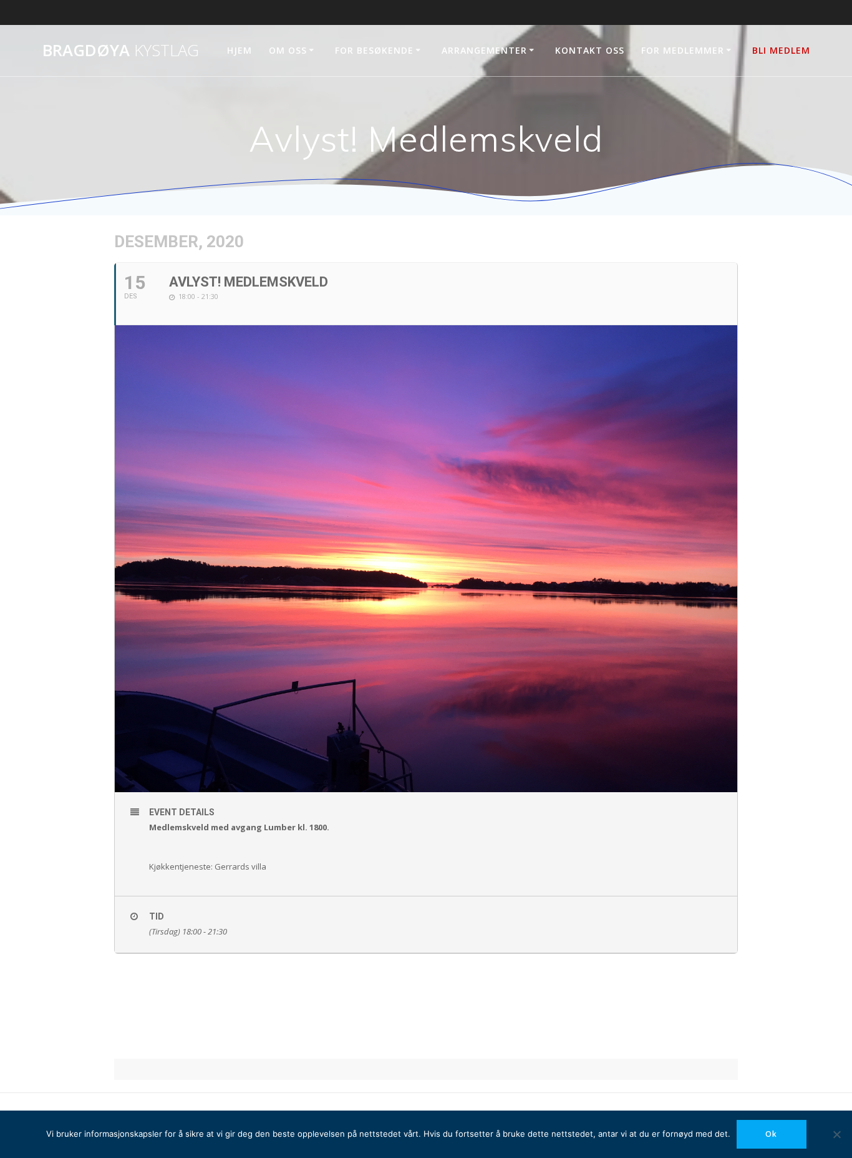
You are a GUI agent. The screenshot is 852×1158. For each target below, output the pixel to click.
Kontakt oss (589, 50)
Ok (771, 1134)
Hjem (239, 50)
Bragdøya (120, 50)
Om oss (288, 50)
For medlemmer (682, 50)
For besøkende (374, 50)
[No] (836, 1134)
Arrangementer (484, 50)
